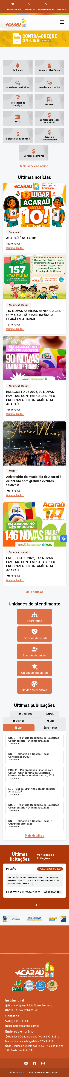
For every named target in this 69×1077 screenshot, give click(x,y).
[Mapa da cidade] (34, 938)
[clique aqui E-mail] (26, 1063)
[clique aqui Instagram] (43, 1063)
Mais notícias (34, 592)
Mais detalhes (34, 835)
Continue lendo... (15, 248)
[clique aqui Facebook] (34, 1063)
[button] (36, 905)
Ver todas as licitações (45, 856)
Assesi (22, 1072)
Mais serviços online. (34, 166)
